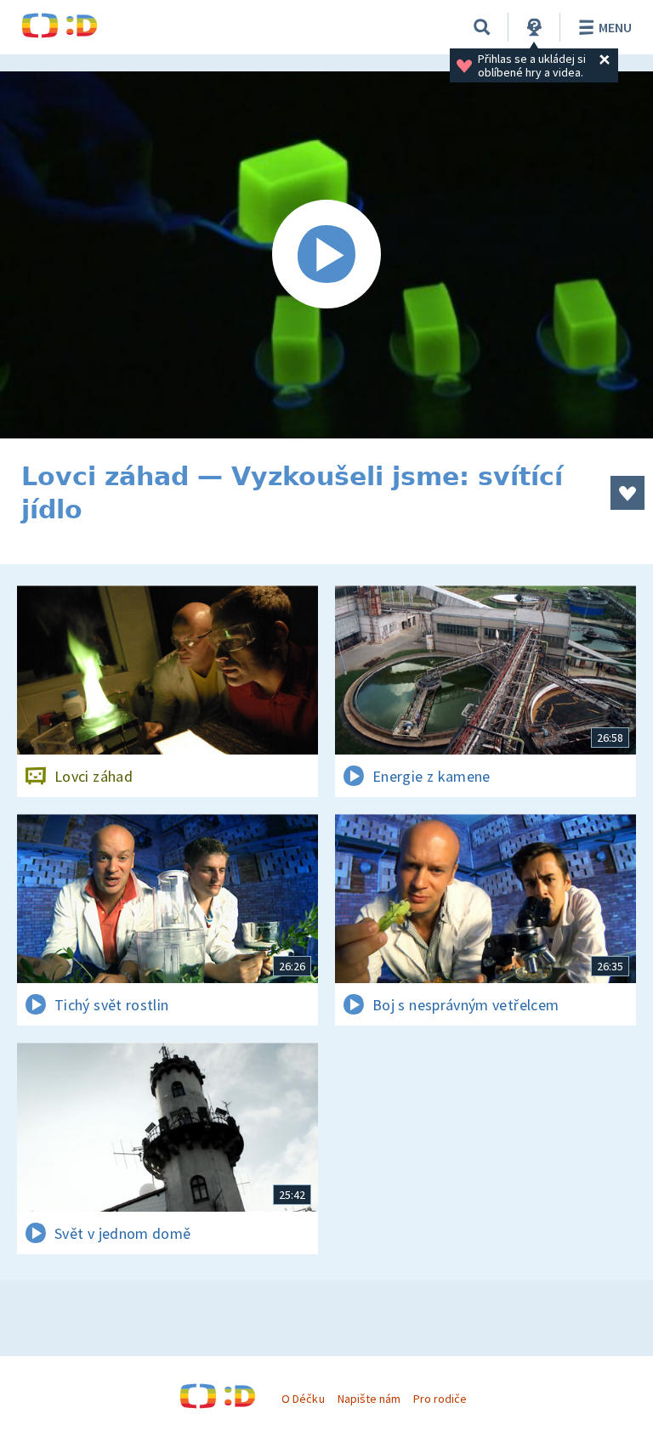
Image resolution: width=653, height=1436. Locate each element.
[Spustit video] (326, 254)
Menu (615, 27)
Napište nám (369, 1398)
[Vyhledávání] (482, 27)
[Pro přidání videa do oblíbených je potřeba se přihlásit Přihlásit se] (627, 493)
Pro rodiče (440, 1398)
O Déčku (302, 1398)
